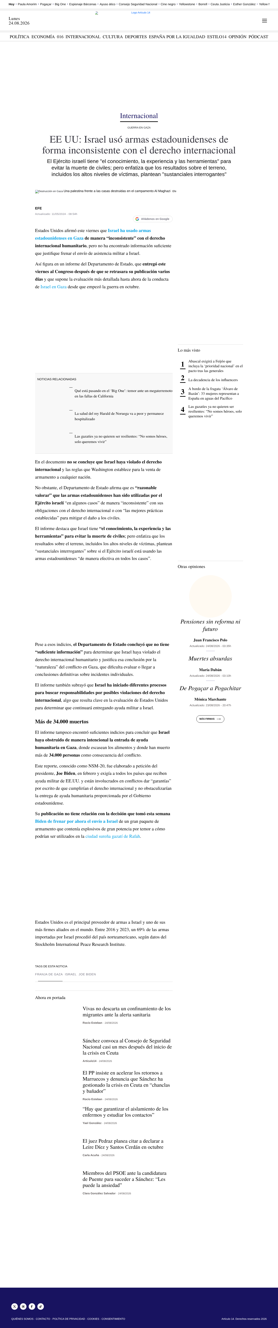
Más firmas (207, 719)
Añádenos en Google (155, 219)
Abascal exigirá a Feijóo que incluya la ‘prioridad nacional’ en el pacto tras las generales (216, 366)
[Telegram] (168, 210)
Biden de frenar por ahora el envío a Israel (76, 821)
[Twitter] (14, 1306)
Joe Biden (87, 974)
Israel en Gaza (54, 286)
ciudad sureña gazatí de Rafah (112, 836)
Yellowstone (187, 4)
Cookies (93, 1318)
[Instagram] (23, 1306)
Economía (43, 36)
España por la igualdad (177, 36)
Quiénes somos (22, 1318)
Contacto (43, 1318)
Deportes (136, 36)
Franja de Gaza (49, 974)
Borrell (203, 4)
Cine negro (168, 4)
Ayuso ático (107, 4)
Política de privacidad (69, 1318)
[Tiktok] (40, 1306)
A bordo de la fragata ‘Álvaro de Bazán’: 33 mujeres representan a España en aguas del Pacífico (214, 393)
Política (20, 36)
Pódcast (258, 36)
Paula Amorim (27, 4)
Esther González (244, 4)
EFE (38, 208)
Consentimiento (113, 1318)
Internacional (83, 36)
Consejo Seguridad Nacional (138, 4)
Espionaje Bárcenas (82, 4)
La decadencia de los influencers (213, 379)
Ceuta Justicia (220, 4)
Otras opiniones (191, 566)
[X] (142, 210)
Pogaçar (45, 4)
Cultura (113, 36)
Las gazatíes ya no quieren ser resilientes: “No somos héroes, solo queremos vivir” (215, 411)
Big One (60, 4)
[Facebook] (133, 210)
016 (60, 36)
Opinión (238, 36)
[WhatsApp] (159, 210)
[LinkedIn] (151, 210)
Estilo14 (217, 36)
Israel (70, 974)
